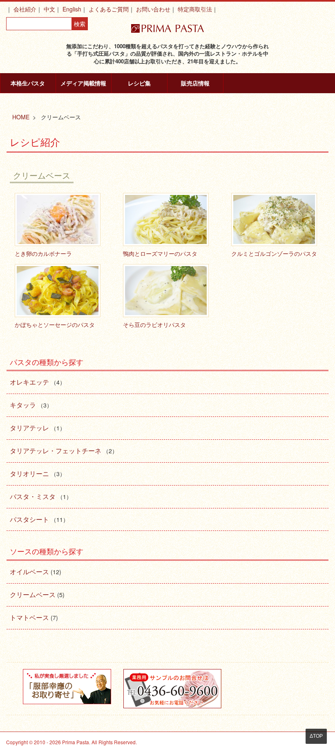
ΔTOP (316, 736)
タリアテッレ (29, 427)
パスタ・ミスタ (33, 496)
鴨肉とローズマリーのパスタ (160, 253)
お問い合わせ (153, 9)
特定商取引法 (195, 9)
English (72, 9)
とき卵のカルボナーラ (43, 253)
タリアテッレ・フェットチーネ (55, 450)
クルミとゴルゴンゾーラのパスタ (274, 253)
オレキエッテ (29, 382)
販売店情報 (195, 83)
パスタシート (29, 519)
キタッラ (23, 405)
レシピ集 (139, 83)
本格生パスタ (28, 83)
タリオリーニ (29, 473)
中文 (49, 9)
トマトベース (29, 617)
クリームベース (33, 594)
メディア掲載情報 (83, 83)
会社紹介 (24, 9)
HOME (20, 117)
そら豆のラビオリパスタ (154, 324)
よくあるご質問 (109, 9)
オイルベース (29, 571)
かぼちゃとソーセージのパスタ (55, 324)
